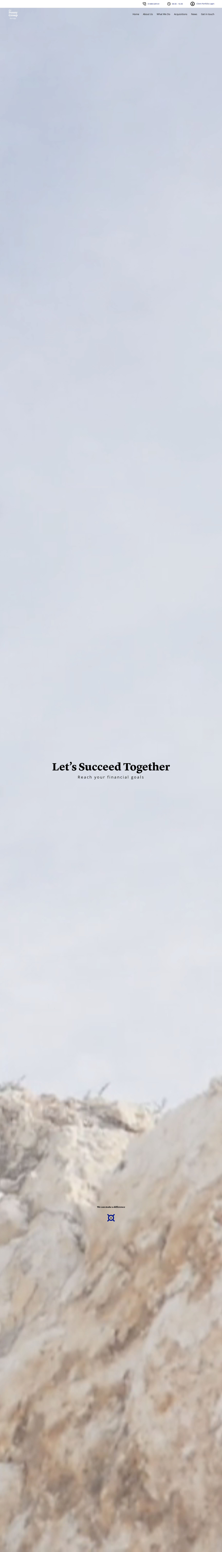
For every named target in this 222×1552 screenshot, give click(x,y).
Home (136, 14)
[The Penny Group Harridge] (13, 14)
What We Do (163, 14)
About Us (148, 14)
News (194, 14)
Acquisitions (180, 14)
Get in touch (207, 14)
